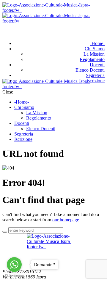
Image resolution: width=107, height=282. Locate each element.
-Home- (97, 43)
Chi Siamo (95, 48)
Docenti (97, 64)
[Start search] (4, 232)
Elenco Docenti (90, 69)
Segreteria (95, 75)
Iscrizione (23, 139)
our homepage (65, 219)
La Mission (94, 54)
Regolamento (92, 59)
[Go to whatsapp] (14, 264)
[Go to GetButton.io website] (14, 276)
